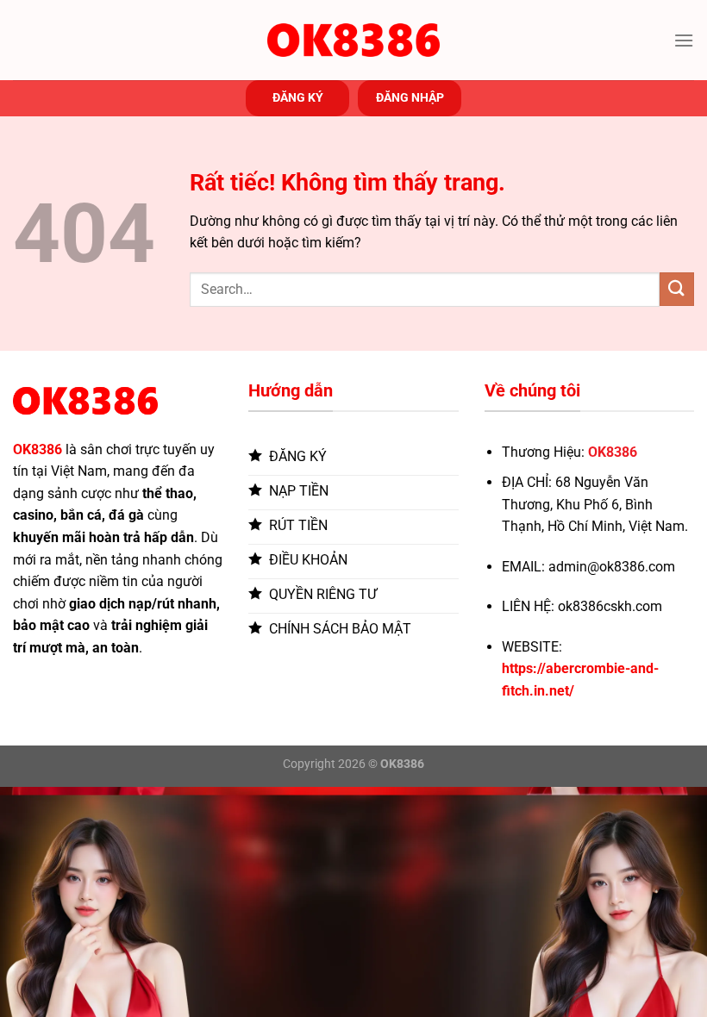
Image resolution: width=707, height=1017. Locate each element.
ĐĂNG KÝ (297, 97)
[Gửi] (677, 289)
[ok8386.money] (353, 40)
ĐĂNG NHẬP (410, 97)
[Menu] (683, 40)
